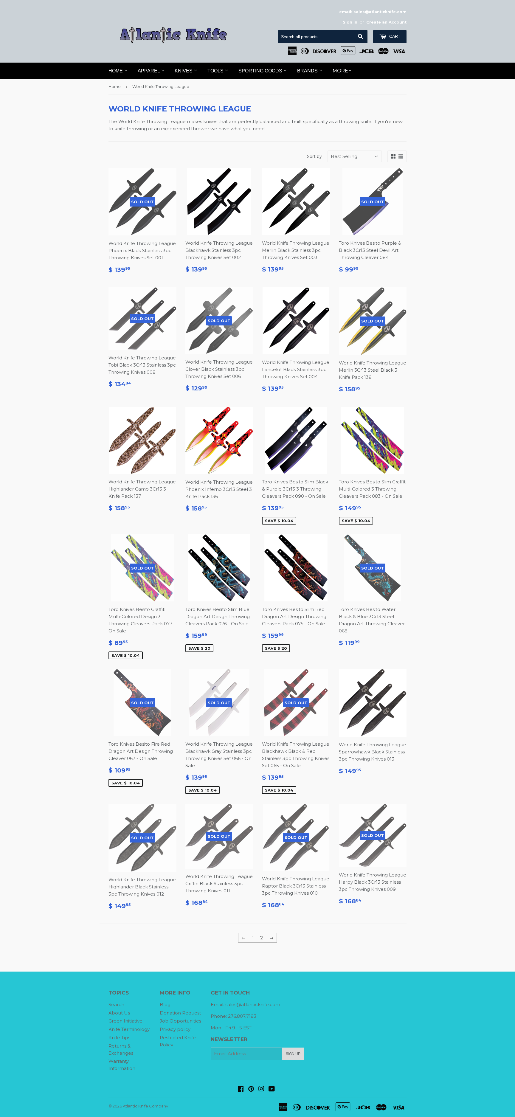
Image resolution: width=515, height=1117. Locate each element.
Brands (308, 70)
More (340, 71)
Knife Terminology (129, 1029)
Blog (165, 1004)
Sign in (350, 22)
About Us (119, 1013)
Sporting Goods (260, 70)
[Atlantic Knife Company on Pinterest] (251, 1089)
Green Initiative (125, 1021)
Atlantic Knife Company (145, 1106)
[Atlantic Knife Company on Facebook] (241, 1089)
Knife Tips (119, 1037)
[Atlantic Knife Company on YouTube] (272, 1089)
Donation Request (180, 1013)
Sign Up (293, 1054)
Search (116, 1004)
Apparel (149, 70)
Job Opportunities (180, 1021)
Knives (184, 70)
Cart (394, 36)
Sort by (314, 156)
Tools (216, 70)
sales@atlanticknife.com (252, 1004)
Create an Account (386, 22)
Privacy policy (175, 1029)
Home (116, 70)
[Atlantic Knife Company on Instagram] (261, 1089)
